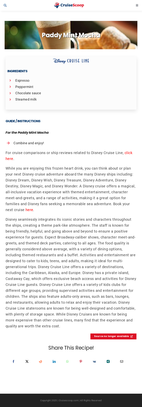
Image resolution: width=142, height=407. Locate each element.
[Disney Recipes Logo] (71, 60)
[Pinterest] (80, 361)
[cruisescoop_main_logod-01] (72, 4)
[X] (27, 361)
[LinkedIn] (54, 361)
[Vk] (94, 361)
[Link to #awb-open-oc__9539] (17, 5)
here (29, 209)
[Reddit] (40, 361)
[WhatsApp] (67, 361)
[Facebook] (13, 361)
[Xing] (108, 361)
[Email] (121, 361)
